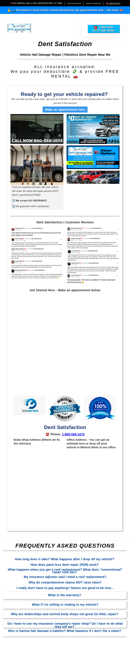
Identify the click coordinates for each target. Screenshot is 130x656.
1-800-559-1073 (73, 434)
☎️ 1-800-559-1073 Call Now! (103, 28)
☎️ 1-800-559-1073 (113, 3)
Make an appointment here (65, 109)
